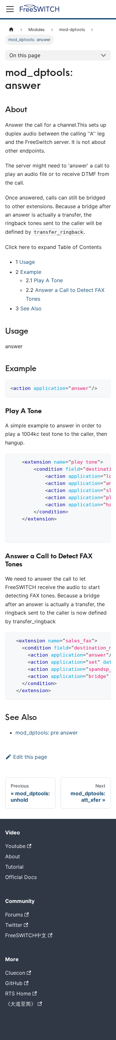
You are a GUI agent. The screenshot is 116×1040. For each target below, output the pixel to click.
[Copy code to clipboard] (103, 387)
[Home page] (11, 30)
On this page (24, 55)
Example (30, 272)
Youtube (15, 846)
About (12, 856)
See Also (31, 308)
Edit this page (30, 757)
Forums (14, 914)
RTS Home (18, 993)
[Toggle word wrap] (91, 461)
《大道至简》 (20, 1004)
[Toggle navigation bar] (10, 9)
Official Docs (21, 877)
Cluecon (15, 973)
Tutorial (14, 866)
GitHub (14, 983)
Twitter (13, 925)
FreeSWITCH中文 (25, 935)
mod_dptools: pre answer (46, 732)
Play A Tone (48, 280)
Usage (27, 262)
